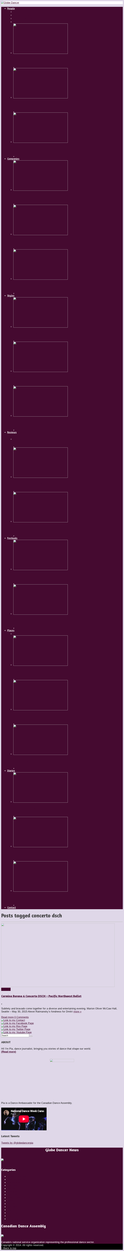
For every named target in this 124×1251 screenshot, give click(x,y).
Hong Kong (20, 760)
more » (77, 1011)
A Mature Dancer (24, 808)
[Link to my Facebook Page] (17, 1023)
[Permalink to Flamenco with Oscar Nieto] (40, 326)
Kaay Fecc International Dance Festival (39, 620)
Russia (17, 671)
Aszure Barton (22, 148)
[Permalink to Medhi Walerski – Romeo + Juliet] (40, 97)
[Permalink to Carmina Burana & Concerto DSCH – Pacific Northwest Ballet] (58, 986)
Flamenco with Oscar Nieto (31, 333)
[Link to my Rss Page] (14, 1026)
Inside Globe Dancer (18, 1197)
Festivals (12, 1194)
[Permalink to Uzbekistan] (40, 709)
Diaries (11, 1188)
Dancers (12, 1185)
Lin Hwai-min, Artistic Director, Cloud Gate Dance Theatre (52, 285)
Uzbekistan (20, 716)
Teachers (12, 1212)
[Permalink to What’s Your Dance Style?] (40, 371)
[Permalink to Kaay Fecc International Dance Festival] (40, 613)
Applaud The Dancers (27, 853)
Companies (13, 1182)
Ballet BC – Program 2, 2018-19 (33, 196)
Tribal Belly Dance (25, 422)
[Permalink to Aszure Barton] (40, 142)
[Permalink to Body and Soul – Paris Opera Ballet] (40, 477)
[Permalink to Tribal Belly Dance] (40, 415)
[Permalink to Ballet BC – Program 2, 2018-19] (40, 189)
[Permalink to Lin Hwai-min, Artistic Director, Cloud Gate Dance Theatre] (40, 278)
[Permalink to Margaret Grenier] (40, 53)
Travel (10, 1215)
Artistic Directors (16, 1176)
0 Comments (21, 1017)
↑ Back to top (8, 1248)
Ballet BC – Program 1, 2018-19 (33, 241)
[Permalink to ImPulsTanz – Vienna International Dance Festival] (40, 569)
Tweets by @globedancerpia (17, 1142)
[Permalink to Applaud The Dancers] (40, 846)
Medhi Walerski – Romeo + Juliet (34, 104)
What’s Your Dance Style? (30, 378)
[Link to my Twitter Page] (15, 1029)
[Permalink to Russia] (40, 664)
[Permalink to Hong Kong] (40, 754)
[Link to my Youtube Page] (16, 1032)
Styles (10, 1209)
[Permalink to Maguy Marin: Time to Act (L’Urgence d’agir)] (40, 521)
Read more (7, 1017)
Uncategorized (15, 1219)
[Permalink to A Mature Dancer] (40, 801)
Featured (12, 1191)
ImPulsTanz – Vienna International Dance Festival (46, 576)
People (11, 1200)
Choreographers (16, 1179)
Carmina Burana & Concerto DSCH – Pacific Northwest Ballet (41, 996)
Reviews (6, 989)
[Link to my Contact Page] (13, 1020)
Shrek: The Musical (26, 439)
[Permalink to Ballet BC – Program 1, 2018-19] (40, 234)
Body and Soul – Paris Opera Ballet (36, 483)
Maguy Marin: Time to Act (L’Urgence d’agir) (43, 528)
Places (11, 1203)
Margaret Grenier (24, 59)
